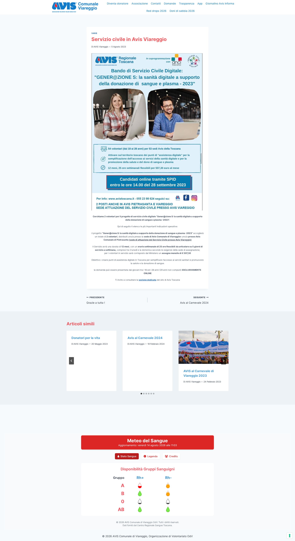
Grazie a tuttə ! (96, 300)
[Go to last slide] (71, 360)
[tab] (141, 393)
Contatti (156, 3)
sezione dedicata (147, 280)
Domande (170, 3)
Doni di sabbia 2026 (182, 10)
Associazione (140, 3)
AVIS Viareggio (101, 46)
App (199, 3)
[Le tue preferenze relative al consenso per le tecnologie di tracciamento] (290, 536)
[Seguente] (223, 360)
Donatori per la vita (85, 338)
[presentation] (203, 347)
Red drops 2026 (156, 10)
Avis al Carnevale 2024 (194, 300)
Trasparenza (186, 3)
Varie (94, 33)
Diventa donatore (117, 3)
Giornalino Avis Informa (220, 3)
